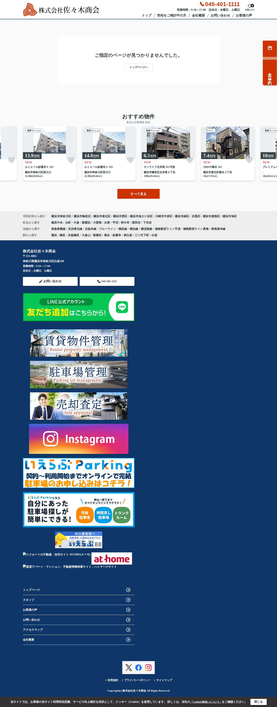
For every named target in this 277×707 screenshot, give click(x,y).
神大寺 (125, 222)
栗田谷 (136, 222)
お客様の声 (244, 15)
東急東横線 (58, 228)
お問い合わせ (220, 15)
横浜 (54, 235)
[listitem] (49, 154)
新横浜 (86, 222)
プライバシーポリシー (137, 680)
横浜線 (134, 228)
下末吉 (147, 222)
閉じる (258, 701)
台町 (68, 222)
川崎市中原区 (163, 216)
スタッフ (28, 599)
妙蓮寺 (117, 235)
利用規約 (113, 680)
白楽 (154, 235)
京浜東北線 (75, 228)
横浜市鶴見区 (82, 216)
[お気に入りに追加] (11, 160)
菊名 (107, 235)
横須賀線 (147, 228)
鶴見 (62, 235)
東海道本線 (218, 228)
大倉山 (86, 235)
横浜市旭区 (230, 216)
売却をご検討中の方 (171, 15)
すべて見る (138, 194)
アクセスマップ (33, 629)
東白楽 (128, 235)
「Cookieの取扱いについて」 (206, 701)
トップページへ (138, 67)
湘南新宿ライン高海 (196, 228)
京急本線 (91, 228)
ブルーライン (108, 228)
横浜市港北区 (102, 216)
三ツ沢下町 (142, 235)
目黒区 (196, 216)
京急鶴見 (73, 235)
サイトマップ (164, 680)
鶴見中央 (57, 222)
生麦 (107, 222)
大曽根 (97, 222)
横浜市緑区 (182, 216)
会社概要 (198, 15)
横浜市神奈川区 (61, 216)
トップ (146, 15)
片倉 (77, 222)
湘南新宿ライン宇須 (168, 228)
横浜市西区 (120, 216)
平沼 (116, 222)
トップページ (31, 589)
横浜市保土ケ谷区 (141, 216)
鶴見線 (123, 228)
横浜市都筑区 (211, 216)
